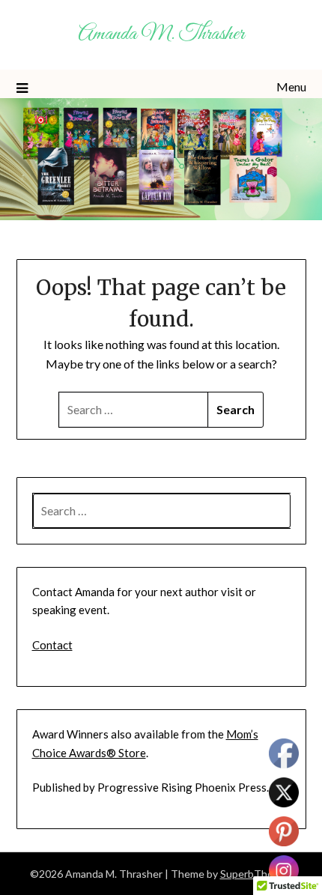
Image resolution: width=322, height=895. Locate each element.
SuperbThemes (256, 873)
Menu (291, 86)
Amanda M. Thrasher (161, 34)
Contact (52, 645)
